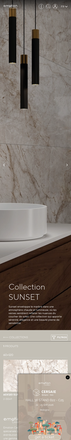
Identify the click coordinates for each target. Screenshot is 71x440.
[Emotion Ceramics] (10, 6)
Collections (18, 337)
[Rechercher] (48, 6)
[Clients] (55, 6)
